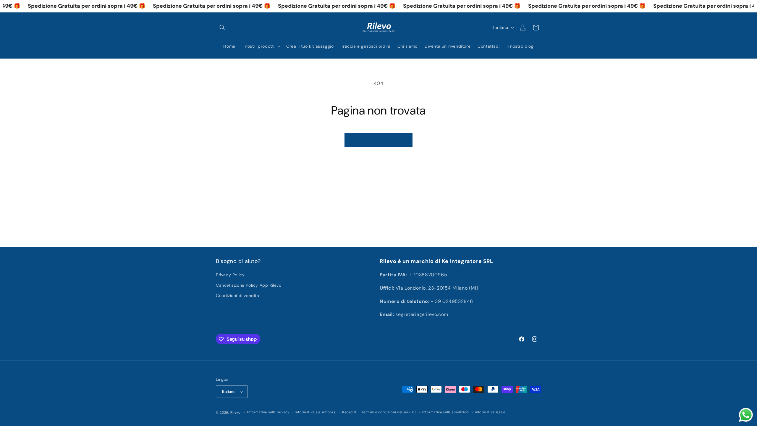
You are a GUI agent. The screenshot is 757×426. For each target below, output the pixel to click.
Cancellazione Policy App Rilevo (249, 285)
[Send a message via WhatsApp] (746, 415)
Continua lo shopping (378, 140)
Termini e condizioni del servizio (389, 412)
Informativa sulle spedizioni (446, 412)
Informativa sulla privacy (268, 412)
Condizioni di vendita (237, 295)
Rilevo (235, 412)
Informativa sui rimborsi (316, 412)
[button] (222, 27)
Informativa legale (490, 412)
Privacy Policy (230, 274)
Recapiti (349, 412)
